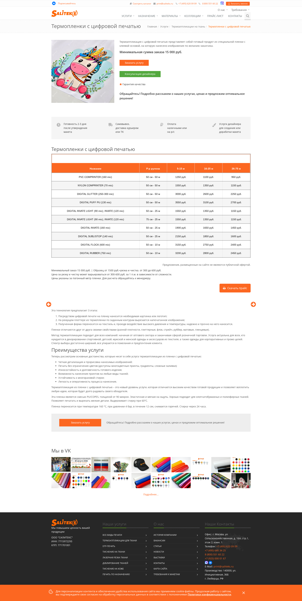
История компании (165, 534)
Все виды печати (112, 534)
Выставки (159, 557)
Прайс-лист (215, 16)
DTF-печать (109, 546)
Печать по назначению (116, 574)
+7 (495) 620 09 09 (187, 3)
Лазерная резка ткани (115, 557)
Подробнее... (151, 494)
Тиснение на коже (113, 568)
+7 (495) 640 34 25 (215, 550)
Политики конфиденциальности (209, 594)
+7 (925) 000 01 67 (215, 558)
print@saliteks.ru (165, 3)
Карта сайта (160, 568)
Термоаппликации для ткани (120, 540)
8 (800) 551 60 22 (214, 554)
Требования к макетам (167, 574)
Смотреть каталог (142, 3)
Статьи (157, 546)
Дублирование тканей (115, 563)
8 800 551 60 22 (210, 3)
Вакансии (159, 540)
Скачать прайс (237, 288)
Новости (159, 551)
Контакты (235, 16)
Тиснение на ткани (114, 551)
